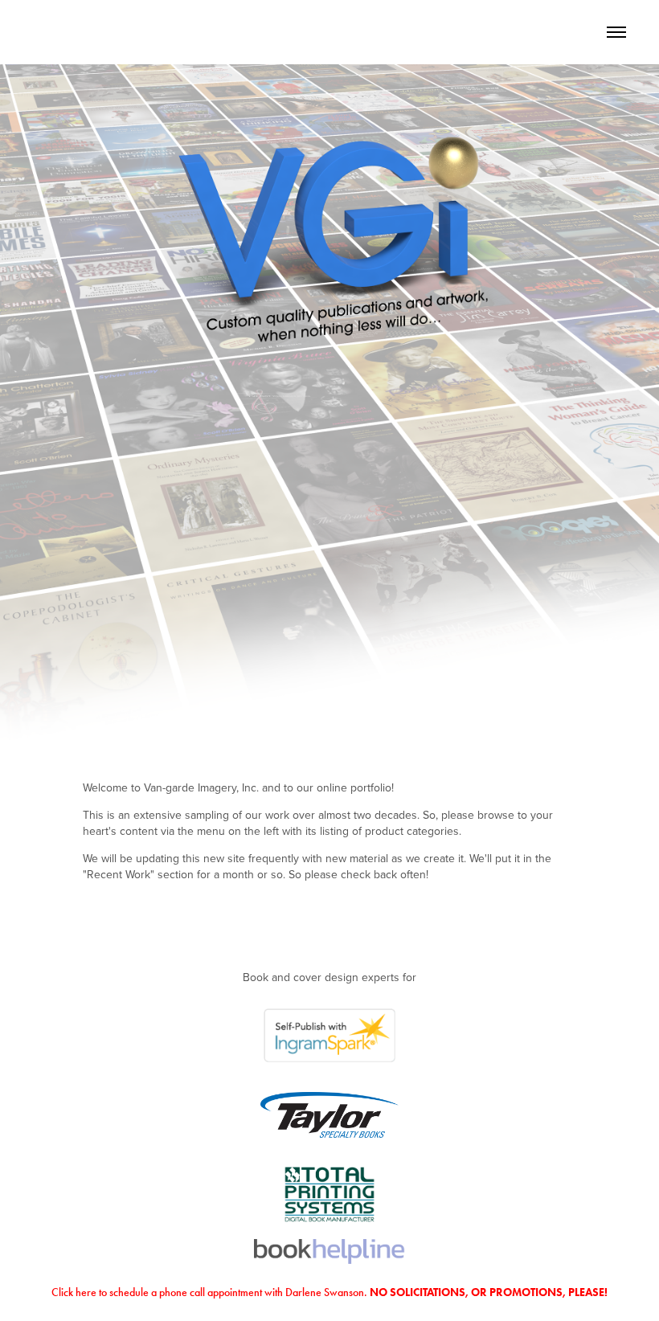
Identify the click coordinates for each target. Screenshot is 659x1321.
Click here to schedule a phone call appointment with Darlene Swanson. (329, 1292)
